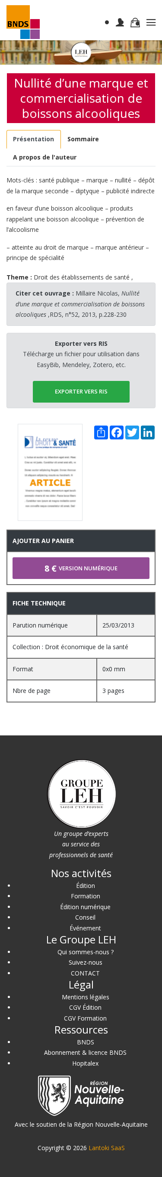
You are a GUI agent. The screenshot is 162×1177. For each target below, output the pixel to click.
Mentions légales (85, 997)
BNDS (85, 1042)
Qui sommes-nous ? (85, 952)
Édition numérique (85, 907)
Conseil (85, 917)
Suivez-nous (85, 962)
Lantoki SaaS (107, 1148)
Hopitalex (85, 1063)
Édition (85, 885)
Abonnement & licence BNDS (85, 1052)
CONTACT (85, 973)
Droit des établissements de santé (82, 277)
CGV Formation (85, 1018)
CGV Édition (85, 1007)
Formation (85, 896)
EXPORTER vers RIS (81, 391)
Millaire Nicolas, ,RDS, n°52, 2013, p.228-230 (80, 304)
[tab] (33, 139)
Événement (85, 928)
